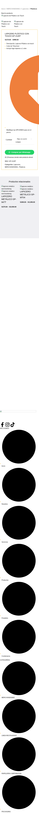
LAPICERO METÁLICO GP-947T (8, 199)
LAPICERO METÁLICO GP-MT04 (27, 194)
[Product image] (10, 192)
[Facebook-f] (2, 424)
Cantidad (9, 140)
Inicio (3, 9)
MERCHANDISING (13, 9)
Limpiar (18, 142)
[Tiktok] (12, 424)
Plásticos (33, 9)
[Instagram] (7, 424)
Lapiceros (25, 9)
